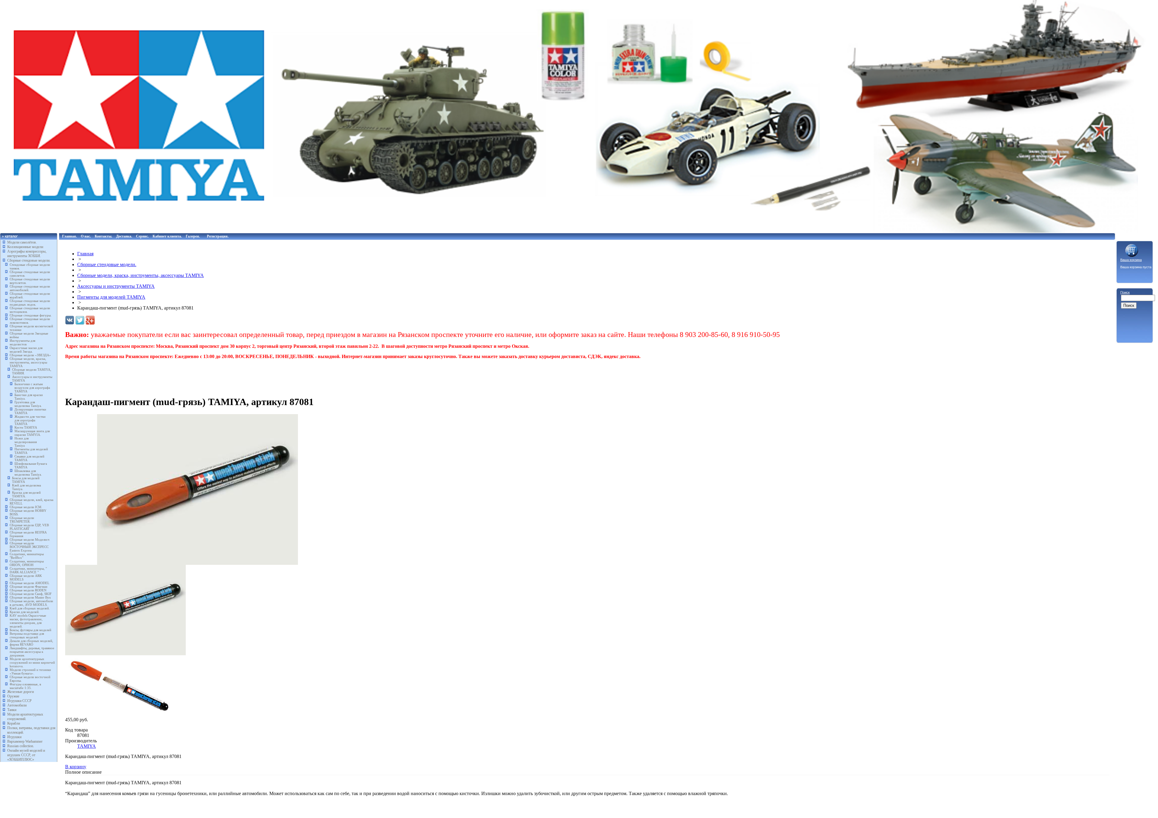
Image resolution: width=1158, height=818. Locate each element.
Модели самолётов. (22, 242)
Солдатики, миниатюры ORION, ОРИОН (27, 563)
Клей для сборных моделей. (30, 608)
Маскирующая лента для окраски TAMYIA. (32, 432)
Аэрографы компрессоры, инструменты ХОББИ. (26, 253)
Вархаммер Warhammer (25, 741)
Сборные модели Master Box (30, 597)
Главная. (69, 236)
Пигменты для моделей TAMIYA (111, 297)
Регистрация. (218, 236)
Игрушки (14, 737)
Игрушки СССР (19, 701)
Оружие (13, 696)
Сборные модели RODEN (28, 590)
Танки (11, 710)
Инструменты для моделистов (22, 342)
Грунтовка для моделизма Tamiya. (28, 403)
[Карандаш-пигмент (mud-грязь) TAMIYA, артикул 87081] (198, 563)
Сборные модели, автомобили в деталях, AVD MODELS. (31, 602)
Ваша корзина (1131, 260)
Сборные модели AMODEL (29, 583)
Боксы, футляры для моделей (30, 630)
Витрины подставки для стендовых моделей (27, 635)
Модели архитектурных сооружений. (25, 716)
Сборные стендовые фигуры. (31, 315)
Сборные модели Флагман (28, 586)
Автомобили (17, 705)
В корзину (75, 766)
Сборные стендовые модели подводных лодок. (30, 302)
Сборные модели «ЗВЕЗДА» (30, 355)
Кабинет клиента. (167, 236)
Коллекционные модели (25, 247)
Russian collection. (20, 746)
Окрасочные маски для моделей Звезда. (26, 349)
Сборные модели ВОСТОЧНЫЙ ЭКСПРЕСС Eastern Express (29, 546)
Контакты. (103, 236)
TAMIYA (86, 746)
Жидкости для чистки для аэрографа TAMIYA (30, 420)
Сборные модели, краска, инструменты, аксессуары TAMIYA (28, 362)
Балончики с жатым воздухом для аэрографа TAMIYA (32, 387)
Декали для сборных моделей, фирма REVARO (31, 642)
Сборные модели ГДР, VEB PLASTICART (29, 526)
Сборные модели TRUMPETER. (22, 519)
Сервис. (142, 236)
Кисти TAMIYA (25, 427)
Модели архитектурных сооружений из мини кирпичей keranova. (32, 662)
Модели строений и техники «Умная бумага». (30, 671)
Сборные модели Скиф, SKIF (31, 594)
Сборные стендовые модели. (28, 260)
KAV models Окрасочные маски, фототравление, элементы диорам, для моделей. (28, 621)
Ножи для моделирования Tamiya (25, 441)
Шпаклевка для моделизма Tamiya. (28, 472)
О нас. (86, 236)
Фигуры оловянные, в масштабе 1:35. (25, 686)
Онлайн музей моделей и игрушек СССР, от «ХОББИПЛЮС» (26, 755)
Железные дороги (20, 692)
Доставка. (124, 236)
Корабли (13, 723)
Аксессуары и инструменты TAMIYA (116, 286)
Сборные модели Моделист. (30, 539)
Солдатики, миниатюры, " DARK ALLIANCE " (28, 570)
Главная (85, 253)
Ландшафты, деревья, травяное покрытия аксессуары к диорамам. (32, 651)
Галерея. (193, 236)
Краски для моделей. (25, 612)
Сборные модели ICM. (26, 507)
